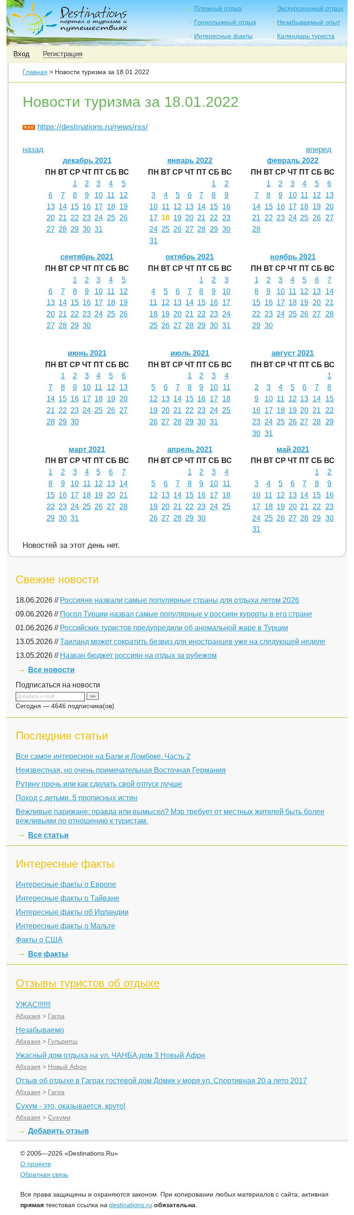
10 (98, 195)
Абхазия (28, 1016)
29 (75, 229)
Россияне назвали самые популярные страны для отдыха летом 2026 (179, 600)
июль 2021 (190, 353)
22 (75, 218)
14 (63, 207)
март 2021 (87, 449)
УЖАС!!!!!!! (33, 1005)
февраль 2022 (293, 160)
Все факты (48, 954)
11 (111, 195)
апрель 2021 (189, 449)
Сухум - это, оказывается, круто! (70, 1106)
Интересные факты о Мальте (65, 926)
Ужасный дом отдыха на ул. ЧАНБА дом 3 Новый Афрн (110, 1055)
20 (51, 218)
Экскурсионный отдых (310, 8)
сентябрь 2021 (86, 257)
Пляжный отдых (218, 8)
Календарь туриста (306, 36)
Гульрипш (62, 1041)
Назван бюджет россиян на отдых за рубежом (138, 655)
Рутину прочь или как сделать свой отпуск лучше (99, 784)
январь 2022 (189, 160)
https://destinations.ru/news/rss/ (92, 127)
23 (87, 218)
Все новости (51, 670)
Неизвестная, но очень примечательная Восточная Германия (121, 770)
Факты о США (39, 940)
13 (51, 207)
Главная (35, 72)
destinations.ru (130, 1205)
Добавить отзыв (58, 1131)
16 (87, 207)
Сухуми (59, 1117)
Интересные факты (223, 36)
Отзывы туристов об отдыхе (87, 983)
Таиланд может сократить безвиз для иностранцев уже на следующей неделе (192, 642)
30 (87, 229)
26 (123, 218)
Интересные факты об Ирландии (72, 912)
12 (123, 195)
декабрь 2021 (87, 160)
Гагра (56, 1016)
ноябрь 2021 (293, 257)
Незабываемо (40, 1030)
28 (63, 229)
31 (98, 229)
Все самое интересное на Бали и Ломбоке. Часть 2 (103, 756)
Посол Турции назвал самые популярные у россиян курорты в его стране (186, 614)
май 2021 (293, 449)
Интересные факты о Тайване (67, 898)
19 (123, 207)
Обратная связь (44, 1174)
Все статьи (48, 835)
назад (33, 149)
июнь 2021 (87, 353)
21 (63, 218)
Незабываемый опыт (308, 22)
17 (98, 207)
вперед (318, 149)
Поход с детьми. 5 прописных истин (76, 798)
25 (111, 218)
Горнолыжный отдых (225, 22)
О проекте (35, 1164)
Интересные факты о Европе (66, 884)
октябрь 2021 (189, 257)
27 (51, 229)
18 (111, 207)
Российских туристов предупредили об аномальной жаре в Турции (174, 628)
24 (98, 218)
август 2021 (292, 353)
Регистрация (63, 54)
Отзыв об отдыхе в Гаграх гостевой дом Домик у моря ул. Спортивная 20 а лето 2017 (161, 1081)
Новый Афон (67, 1066)
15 (75, 207)
